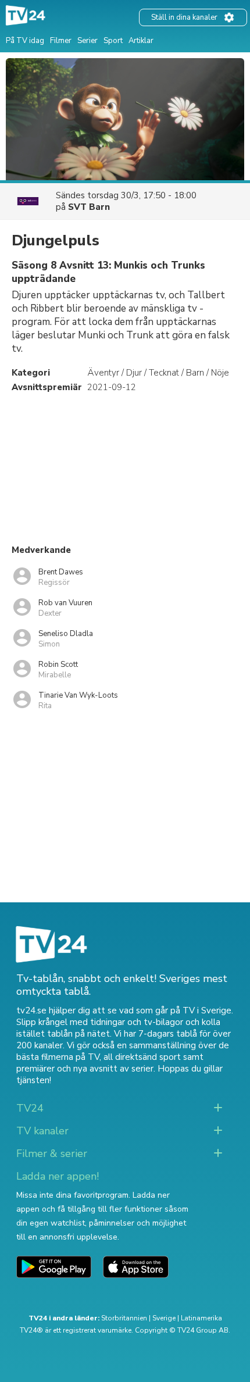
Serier (87, 40)
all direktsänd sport (142, 1057)
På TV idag (25, 40)
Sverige (164, 1318)
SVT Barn (89, 207)
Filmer (61, 40)
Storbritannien (124, 1318)
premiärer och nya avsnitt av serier (84, 1068)
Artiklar (140, 40)
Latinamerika (201, 1318)
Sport (113, 40)
